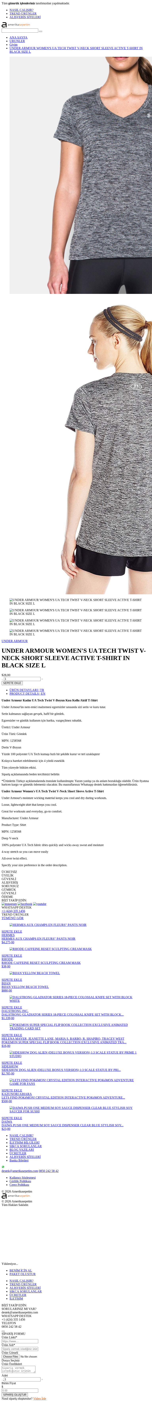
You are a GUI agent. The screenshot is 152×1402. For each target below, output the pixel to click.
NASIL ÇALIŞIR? (21, 10)
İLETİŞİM (16, 1298)
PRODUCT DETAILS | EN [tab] (27, 693)
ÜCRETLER (18, 1153)
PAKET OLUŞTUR (23, 1274)
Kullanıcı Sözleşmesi (23, 1177)
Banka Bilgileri (19, 1160)
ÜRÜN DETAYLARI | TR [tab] (27, 690)
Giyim (13, 44)
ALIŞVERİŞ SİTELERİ (25, 17)
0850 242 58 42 (49, 1171)
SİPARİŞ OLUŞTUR (14, 1394)
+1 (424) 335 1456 (13, 911)
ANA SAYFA (19, 37)
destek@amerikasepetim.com (20, 1171)
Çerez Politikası (19, 1184)
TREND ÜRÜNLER (23, 13)
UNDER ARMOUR (15, 641)
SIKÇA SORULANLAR (26, 1146)
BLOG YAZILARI (22, 1149)
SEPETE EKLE (12, 683)
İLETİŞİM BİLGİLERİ (24, 1142)
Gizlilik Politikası (20, 1181)
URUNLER (17, 41)
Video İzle (39, 1398)
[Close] (3, 1331)
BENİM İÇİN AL (21, 1270)
